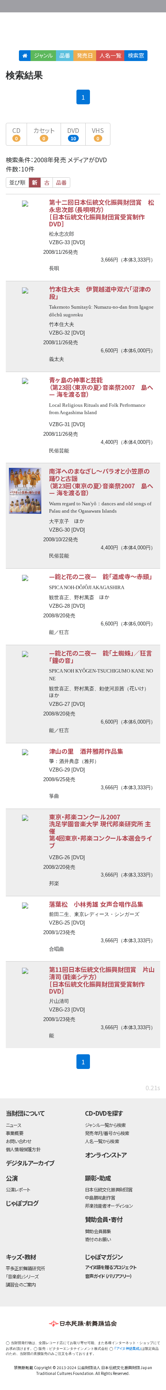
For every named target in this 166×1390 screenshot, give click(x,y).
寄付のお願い (97, 1239)
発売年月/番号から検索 (107, 1133)
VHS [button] (98, 133)
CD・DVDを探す (104, 1113)
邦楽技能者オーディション (109, 1205)
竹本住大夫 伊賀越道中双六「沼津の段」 (100, 292)
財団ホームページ (87, 5)
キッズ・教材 (21, 1256)
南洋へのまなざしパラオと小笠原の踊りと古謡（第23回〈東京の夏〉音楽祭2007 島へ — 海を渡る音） (101, 481)
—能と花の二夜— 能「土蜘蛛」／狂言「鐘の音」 (100, 656)
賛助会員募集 (98, 1231)
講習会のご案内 (21, 1284)
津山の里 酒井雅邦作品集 (86, 751)
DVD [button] (73, 133)
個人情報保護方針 (23, 1149)
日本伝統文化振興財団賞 (108, 1189)
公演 (11, 1178)
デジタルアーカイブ (30, 1162)
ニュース (13, 1125)
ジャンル (43, 55)
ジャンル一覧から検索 (105, 1125)
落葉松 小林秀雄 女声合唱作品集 (96, 904)
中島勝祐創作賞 (100, 1197)
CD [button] (16, 133)
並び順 (17, 182)
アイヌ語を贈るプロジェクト (110, 1267)
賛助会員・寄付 (103, 1219)
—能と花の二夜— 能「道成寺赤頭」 (100, 576)
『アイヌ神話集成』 (127, 1348)
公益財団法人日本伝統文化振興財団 (10, 5)
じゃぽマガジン (104, 1256)
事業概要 (111, 5)
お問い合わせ (142, 5)
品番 (64, 55)
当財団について (25, 1113)
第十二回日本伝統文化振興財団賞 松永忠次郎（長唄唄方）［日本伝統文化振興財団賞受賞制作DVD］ (101, 212)
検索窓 (136, 55)
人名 (110, 55)
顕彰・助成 (98, 1178)
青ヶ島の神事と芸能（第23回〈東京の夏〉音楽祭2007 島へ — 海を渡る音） (101, 387)
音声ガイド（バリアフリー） (108, 1276)
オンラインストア (106, 1154)
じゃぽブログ (22, 1203)
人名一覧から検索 (102, 1141)
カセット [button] (43, 133)
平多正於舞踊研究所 (25, 1268)
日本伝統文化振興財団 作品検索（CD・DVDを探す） (83, 32)
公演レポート (18, 1189)
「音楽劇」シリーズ (22, 1276)
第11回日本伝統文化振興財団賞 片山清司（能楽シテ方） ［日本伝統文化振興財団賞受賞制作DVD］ (102, 980)
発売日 (85, 55)
